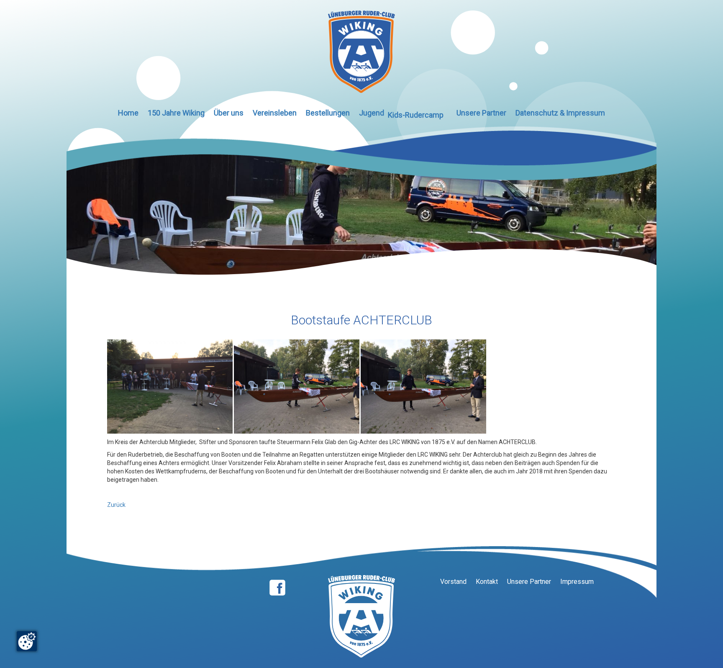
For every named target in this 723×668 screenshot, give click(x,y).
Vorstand (453, 582)
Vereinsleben (275, 112)
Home (128, 112)
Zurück (116, 504)
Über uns (229, 112)
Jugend (371, 112)
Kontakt (487, 582)
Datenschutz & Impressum (560, 112)
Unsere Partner (481, 112)
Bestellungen (328, 112)
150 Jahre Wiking (176, 112)
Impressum (577, 582)
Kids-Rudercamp (416, 114)
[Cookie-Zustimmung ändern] (27, 641)
